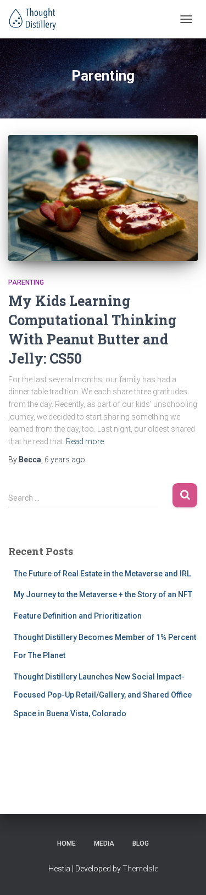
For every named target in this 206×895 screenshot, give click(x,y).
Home (66, 843)
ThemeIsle (140, 868)
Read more (85, 441)
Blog (140, 843)
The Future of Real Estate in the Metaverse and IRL (102, 573)
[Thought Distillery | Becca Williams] (36, 19)
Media (104, 843)
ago (64, 459)
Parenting (26, 282)
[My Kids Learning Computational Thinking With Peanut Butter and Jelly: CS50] (103, 198)
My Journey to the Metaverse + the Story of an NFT (103, 594)
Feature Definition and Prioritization (78, 615)
